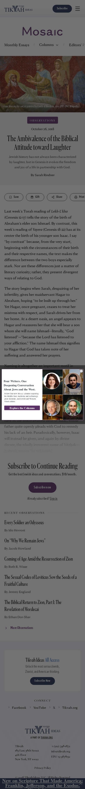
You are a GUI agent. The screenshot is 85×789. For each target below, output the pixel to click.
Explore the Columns (22, 408)
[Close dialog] (81, 371)
